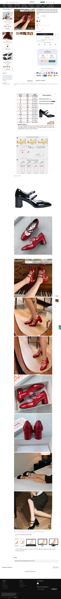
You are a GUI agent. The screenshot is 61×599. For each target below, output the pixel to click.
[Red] (7, 66)
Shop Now (52, 61)
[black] (4, 66)
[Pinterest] (38, 583)
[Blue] (6, 26)
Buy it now (47, 37)
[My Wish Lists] (51, 2)
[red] (10, 26)
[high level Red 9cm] (9, 66)
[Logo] (32, 2)
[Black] (8, 26)
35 (48, 25)
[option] (24, 19)
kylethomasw (7, 20)
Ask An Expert (50, 68)
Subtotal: (37, 31)
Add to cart (7, 28)
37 (39, 25)
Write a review (55, 567)
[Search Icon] (49, 2)
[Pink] (6, 66)
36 (37, 25)
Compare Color (32, 28)
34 (46, 25)
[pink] (5, 26)
